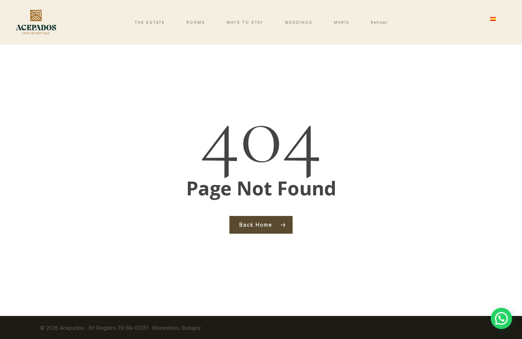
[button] (501, 318)
